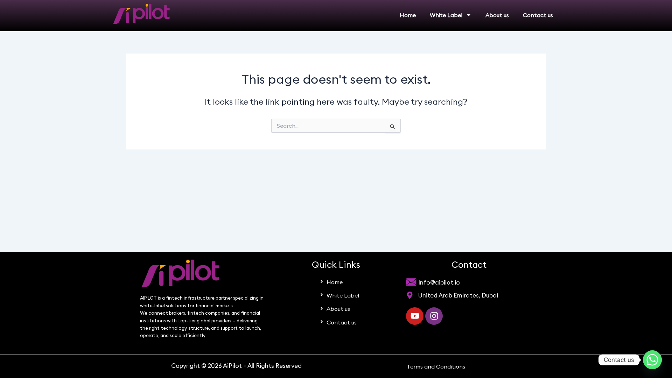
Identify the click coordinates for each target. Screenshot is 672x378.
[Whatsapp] (652, 359)
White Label (446, 15)
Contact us (538, 15)
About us (497, 15)
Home (408, 15)
